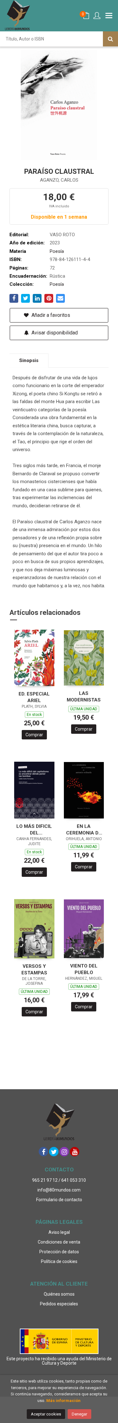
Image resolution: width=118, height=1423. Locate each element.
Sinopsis (28, 360)
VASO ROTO (62, 234)
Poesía (57, 251)
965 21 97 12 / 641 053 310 (59, 1180)
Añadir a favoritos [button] (50, 315)
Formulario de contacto (59, 1199)
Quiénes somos (59, 1294)
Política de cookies (59, 1261)
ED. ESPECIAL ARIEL (34, 697)
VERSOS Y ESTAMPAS (34, 969)
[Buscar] (110, 38)
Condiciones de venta (59, 1241)
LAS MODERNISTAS (84, 696)
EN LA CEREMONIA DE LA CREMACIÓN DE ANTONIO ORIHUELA (84, 829)
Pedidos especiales (59, 1303)
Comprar (34, 734)
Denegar (79, 1414)
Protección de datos (59, 1251)
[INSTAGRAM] (64, 1151)
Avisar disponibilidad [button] (54, 333)
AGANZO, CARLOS (59, 180)
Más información (63, 1400)
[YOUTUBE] (74, 1151)
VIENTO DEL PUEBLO (84, 969)
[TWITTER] (54, 1151)
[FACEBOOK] (43, 1151)
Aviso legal (59, 1232)
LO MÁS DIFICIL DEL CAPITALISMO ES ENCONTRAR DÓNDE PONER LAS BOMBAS (34, 829)
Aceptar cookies (46, 1414)
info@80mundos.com (59, 1189)
